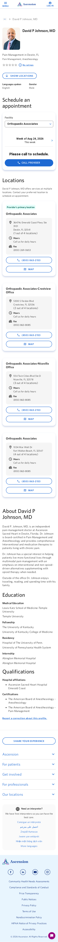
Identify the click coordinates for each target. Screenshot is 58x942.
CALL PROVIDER (31, 162)
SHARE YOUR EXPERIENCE (29, 741)
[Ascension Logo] (29, 862)
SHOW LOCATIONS (21, 75)
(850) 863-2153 (31, 260)
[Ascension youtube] (35, 872)
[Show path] (5, 19)
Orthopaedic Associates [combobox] (22, 123)
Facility (9, 117)
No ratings (28, 65)
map (31, 269)
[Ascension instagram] (47, 872)
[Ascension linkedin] (23, 872)
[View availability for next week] (52, 140)
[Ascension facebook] (11, 872)
